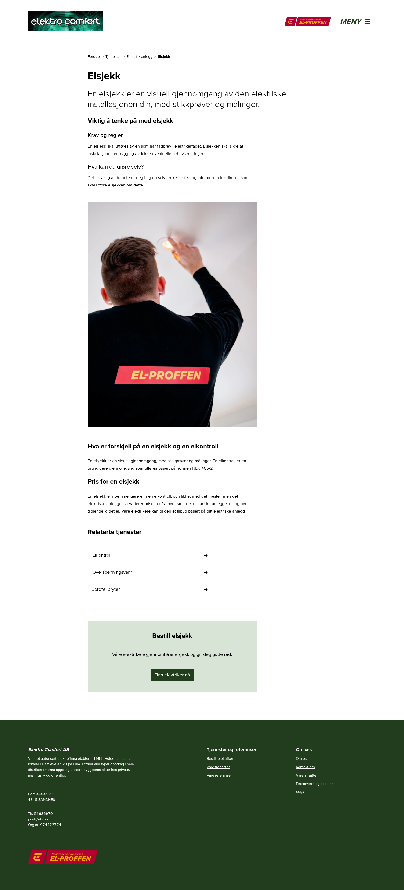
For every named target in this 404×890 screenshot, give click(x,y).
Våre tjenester (218, 767)
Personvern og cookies (314, 783)
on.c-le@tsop (38, 819)
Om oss (302, 758)
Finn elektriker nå (172, 674)
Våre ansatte (306, 775)
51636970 (43, 813)
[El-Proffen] (308, 21)
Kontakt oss (305, 767)
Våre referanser (219, 775)
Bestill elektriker (220, 758)
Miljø (300, 792)
